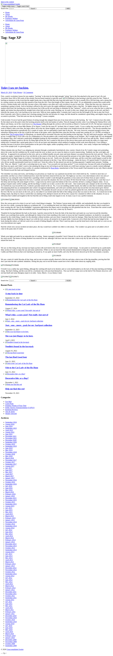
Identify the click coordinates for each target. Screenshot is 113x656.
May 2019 (8, 450)
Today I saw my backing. (15, 87)
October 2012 (10, 572)
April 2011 (9, 608)
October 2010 (10, 620)
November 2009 (11, 642)
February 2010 (10, 636)
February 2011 (10, 612)
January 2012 (10, 590)
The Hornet (37, 124)
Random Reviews (11, 410)
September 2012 (11, 574)
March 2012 (9, 586)
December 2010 (10, 616)
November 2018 (11, 452)
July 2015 (8, 508)
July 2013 (8, 554)
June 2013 (8, 556)
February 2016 (10, 494)
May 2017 (8, 472)
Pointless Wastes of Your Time (15, 406)
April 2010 (9, 632)
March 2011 (9, 610)
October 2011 (10, 596)
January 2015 (10, 520)
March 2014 (9, 538)
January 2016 (10, 496)
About (7, 14)
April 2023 (9, 430)
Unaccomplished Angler (15, 649)
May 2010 (8, 630)
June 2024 (8, 426)
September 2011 (11, 598)
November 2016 (11, 480)
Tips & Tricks (10, 412)
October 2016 (10, 482)
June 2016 (8, 488)
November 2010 (11, 618)
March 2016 (9, 492)
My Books (9, 16)
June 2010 (8, 628)
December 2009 (10, 640)
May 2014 (8, 534)
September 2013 (11, 550)
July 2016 (8, 486)
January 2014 (10, 542)
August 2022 (9, 432)
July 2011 (8, 602)
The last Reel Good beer (16, 357)
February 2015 (10, 518)
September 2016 (11, 484)
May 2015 (8, 512)
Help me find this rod (14, 389)
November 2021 (11, 438)
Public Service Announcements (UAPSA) (20, 408)
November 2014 (11, 522)
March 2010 (9, 634)
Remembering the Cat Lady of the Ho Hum (25, 304)
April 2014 (9, 536)
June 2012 (8, 580)
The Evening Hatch (17, 134)
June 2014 (8, 532)
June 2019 (8, 448)
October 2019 (10, 444)
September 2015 (11, 504)
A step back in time (14, 293)
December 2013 (10, 544)
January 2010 (10, 638)
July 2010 (8, 626)
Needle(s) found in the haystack (19, 346)
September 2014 (11, 526)
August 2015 (9, 506)
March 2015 (9, 516)
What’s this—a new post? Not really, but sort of (26, 315)
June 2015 (8, 510)
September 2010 (11, 622)
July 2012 (8, 578)
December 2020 (10, 440)
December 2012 (10, 568)
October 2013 (10, 548)
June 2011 (8, 604)
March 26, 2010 (6, 92)
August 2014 (9, 528)
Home (7, 12)
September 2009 (11, 646)
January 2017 (10, 478)
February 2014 (10, 540)
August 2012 (9, 576)
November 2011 (11, 594)
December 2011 (10, 592)
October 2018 (10, 454)
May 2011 (8, 606)
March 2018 (9, 458)
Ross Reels (55, 168)
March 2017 (9, 476)
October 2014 (10, 524)
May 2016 (8, 490)
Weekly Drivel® (11, 414)
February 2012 (10, 588)
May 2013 (8, 558)
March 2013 (9, 562)
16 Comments (28, 92)
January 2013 (10, 566)
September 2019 (11, 446)
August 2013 (9, 552)
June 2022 (8, 434)
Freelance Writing (11, 18)
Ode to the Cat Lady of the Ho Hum (21, 367)
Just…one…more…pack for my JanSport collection (28, 325)
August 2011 (9, 600)
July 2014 (8, 530)
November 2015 (11, 500)
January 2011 (10, 614)
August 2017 (9, 466)
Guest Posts (9, 404)
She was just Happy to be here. (19, 336)
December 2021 (10, 436)
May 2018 (8, 456)
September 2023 (11, 428)
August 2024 (9, 424)
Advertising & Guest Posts (14, 20)
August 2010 (9, 624)
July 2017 (8, 468)
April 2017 (9, 474)
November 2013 (11, 546)
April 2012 (9, 584)
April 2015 (9, 514)
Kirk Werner (17, 92)
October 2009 (10, 644)
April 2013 (9, 560)
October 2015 (10, 502)
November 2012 (11, 570)
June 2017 (8, 470)
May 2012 (8, 582)
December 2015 (10, 498)
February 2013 (10, 564)
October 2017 (10, 462)
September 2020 (11, 442)
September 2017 (11, 464)
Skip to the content (7, 2)
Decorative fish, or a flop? (17, 378)
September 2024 (11, 422)
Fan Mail (8, 402)
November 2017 (11, 460)
